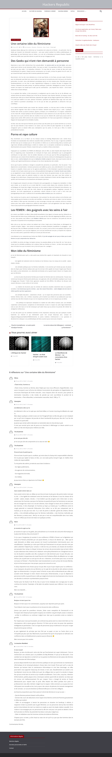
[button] (85, 11)
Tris (21, 47)
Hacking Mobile (63, 11)
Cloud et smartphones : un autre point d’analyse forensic (23, 326)
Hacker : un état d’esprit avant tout (40, 355)
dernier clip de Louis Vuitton (63, 171)
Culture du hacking (35, 11)
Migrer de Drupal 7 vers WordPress (85, 24)
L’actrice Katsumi (23, 159)
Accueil (24, 11)
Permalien (30, 381)
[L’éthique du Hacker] (19, 337)
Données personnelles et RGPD (18, 744)
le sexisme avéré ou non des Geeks (55, 65)
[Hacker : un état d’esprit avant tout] (41, 337)
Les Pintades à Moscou (37, 218)
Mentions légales (14, 741)
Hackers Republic (56, 4)
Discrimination (27, 47)
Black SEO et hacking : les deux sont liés (86, 35)
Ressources (80, 11)
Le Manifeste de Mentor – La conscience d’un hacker (61, 356)
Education (34, 47)
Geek (44, 47)
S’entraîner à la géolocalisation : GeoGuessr (87, 40)
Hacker (48, 47)
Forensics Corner (50, 11)
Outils (73, 11)
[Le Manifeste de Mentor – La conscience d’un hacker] (63, 337)
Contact (11, 748)
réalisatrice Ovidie (40, 159)
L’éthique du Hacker (18, 353)
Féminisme (39, 47)
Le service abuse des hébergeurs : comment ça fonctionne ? (57, 326)
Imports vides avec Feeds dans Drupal (85, 45)
